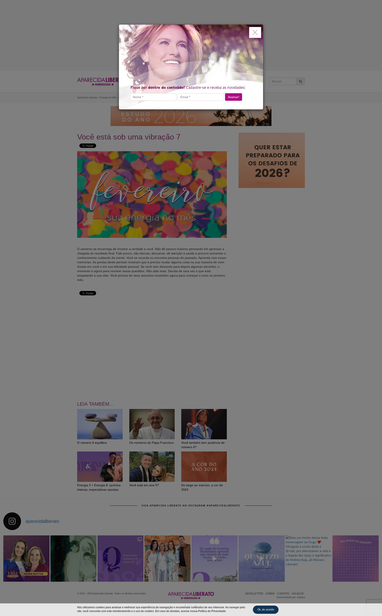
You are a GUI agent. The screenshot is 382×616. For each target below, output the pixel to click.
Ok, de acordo (265, 609)
